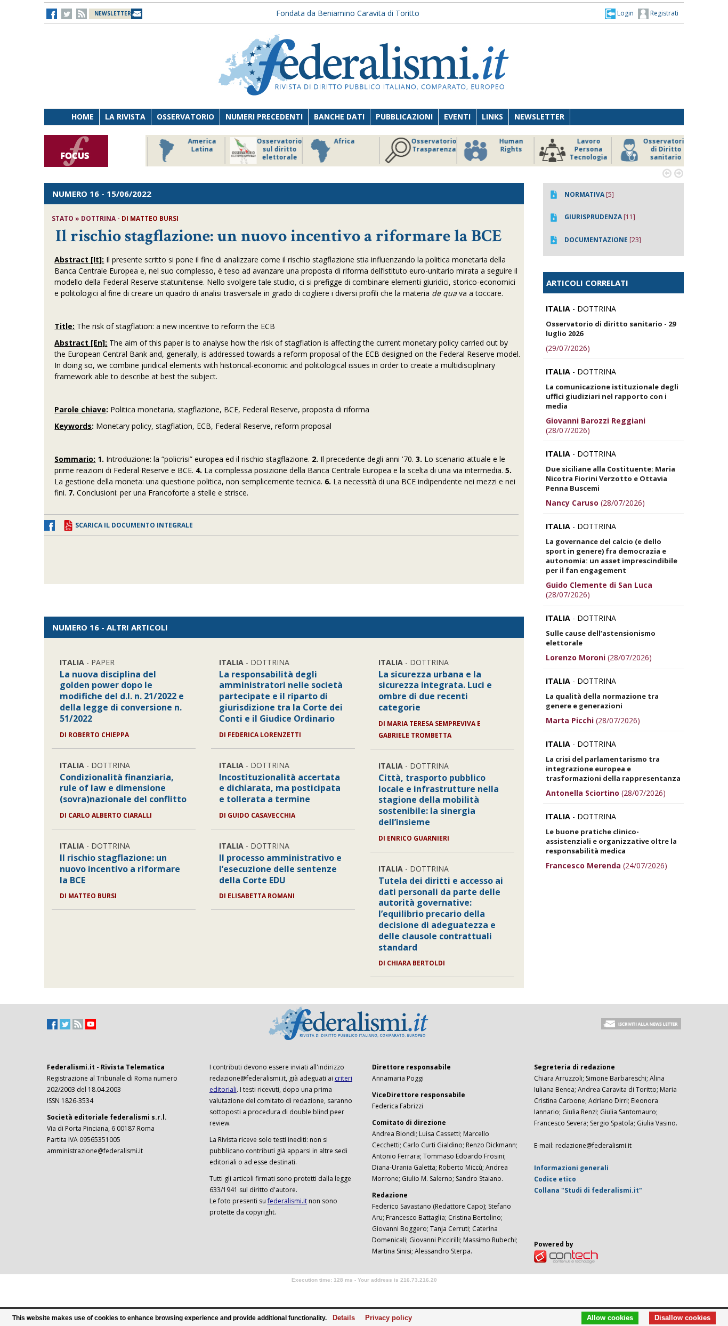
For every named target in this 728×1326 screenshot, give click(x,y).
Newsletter (539, 116)
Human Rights (505, 145)
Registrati (663, 13)
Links (492, 116)
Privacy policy (385, 1318)
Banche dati (339, 116)
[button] (619, 13)
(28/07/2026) (595, 425)
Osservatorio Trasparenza (427, 145)
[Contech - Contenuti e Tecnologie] (566, 1256)
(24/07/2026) (606, 865)
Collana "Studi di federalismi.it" (588, 1190)
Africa (338, 141)
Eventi (457, 116)
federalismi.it (287, 1200)
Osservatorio (185, 116)
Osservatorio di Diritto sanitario (659, 149)
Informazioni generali (571, 1167)
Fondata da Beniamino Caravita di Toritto (347, 13)
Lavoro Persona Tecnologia (582, 149)
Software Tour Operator (364, 1292)
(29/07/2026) (568, 348)
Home (82, 116)
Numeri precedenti (264, 116)
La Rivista (125, 116)
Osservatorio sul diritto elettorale (273, 149)
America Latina (196, 145)
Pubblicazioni (404, 116)
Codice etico (555, 1179)
